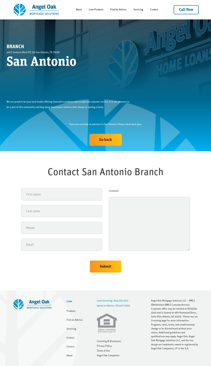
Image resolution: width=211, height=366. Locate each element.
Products (71, 311)
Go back (105, 140)
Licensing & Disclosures (109, 341)
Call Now (186, 10)
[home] (36, 9)
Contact (154, 9)
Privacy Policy (104, 346)
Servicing (138, 9)
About (79, 9)
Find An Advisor (118, 9)
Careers (70, 346)
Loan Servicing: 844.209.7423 (112, 300)
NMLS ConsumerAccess (177, 305)
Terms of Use (103, 350)
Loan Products (96, 9)
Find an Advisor (75, 320)
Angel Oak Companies (108, 355)
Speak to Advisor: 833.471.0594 (113, 305)
